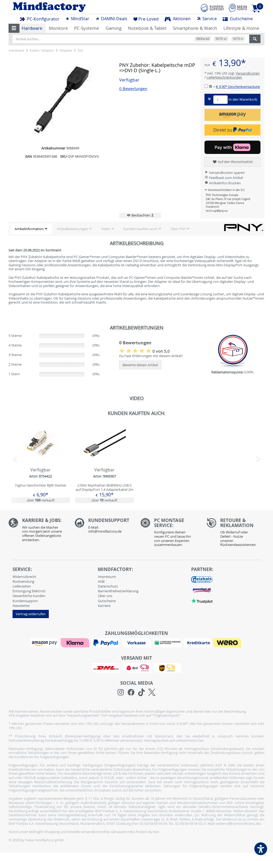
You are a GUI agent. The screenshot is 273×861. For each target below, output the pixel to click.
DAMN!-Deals (113, 19)
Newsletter (21, 605)
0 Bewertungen (133, 88)
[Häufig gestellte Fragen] (104, 527)
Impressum (107, 576)
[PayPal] (106, 642)
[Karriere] (38, 531)
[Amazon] (45, 642)
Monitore (58, 28)
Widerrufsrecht (24, 576)
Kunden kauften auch (140, 228)
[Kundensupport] (212, 7)
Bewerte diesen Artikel (140, 364)
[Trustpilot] (201, 600)
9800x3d (202, 38)
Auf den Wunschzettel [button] (234, 161)
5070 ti (238, 38)
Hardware (32, 28)
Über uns (105, 595)
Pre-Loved (148, 19)
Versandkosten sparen (226, 172)
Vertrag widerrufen (31, 613)
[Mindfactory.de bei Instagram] (121, 692)
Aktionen (181, 19)
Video (105, 228)
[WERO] (228, 642)
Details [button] (40, 455)
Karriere (104, 605)
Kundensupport (25, 600)
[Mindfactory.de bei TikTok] (141, 692)
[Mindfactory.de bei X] (152, 692)
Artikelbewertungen (72, 228)
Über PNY (178, 228)
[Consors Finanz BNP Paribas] (168, 642)
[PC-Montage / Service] (169, 533)
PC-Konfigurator (42, 19)
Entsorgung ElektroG (29, 591)
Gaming (114, 28)
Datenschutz (108, 586)
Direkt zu (223, 130)
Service (209, 19)
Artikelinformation (29, 228)
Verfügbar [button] (129, 80)
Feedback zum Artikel (225, 177)
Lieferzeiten (22, 586)
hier (156, 831)
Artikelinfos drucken (224, 183)
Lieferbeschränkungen (224, 77)
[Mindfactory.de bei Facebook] (131, 692)
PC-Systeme (86, 28)
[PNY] (244, 227)
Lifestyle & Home (241, 28)
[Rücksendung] (236, 533)
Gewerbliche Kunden (29, 595)
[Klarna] (76, 642)
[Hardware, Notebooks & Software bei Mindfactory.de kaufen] (71, 7)
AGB (101, 581)
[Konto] (238, 8)
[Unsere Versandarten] (136, 667)
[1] (232, 115)
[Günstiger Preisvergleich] (201, 589)
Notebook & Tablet (147, 28)
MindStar (79, 19)
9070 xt (221, 38)
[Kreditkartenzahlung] (198, 642)
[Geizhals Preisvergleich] (201, 579)
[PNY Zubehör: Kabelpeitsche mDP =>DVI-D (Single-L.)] (135, 350)
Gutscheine (241, 19)
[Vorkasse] (137, 642)
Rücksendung (23, 581)
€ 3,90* (238, 86)
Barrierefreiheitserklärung (118, 591)
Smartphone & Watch (195, 28)
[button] (14, 28)
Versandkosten (248, 73)
